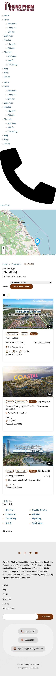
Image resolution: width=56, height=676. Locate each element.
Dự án (6, 19)
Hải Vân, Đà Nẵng (15, 347)
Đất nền (11, 48)
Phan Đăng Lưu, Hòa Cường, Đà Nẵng (24, 480)
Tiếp (11, 501)
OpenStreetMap (52, 254)
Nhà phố (11, 44)
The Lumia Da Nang (15, 342)
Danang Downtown (15, 475)
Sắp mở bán (21, 402)
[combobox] (21, 286)
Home (6, 15)
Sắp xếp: (6, 286)
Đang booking (12, 334)
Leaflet (45, 254)
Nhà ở (10, 60)
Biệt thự (11, 32)
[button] (37, 242)
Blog (6, 68)
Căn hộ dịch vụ (39, 510)
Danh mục (8, 36)
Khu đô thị (12, 24)
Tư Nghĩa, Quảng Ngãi (17, 413)
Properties (16, 264)
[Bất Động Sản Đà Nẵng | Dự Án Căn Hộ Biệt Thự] (19, 6)
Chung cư (12, 28)
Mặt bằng (12, 56)
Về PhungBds (8, 608)
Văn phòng (12, 64)
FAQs (6, 72)
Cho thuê (8, 52)
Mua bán (7, 40)
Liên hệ (7, 77)
